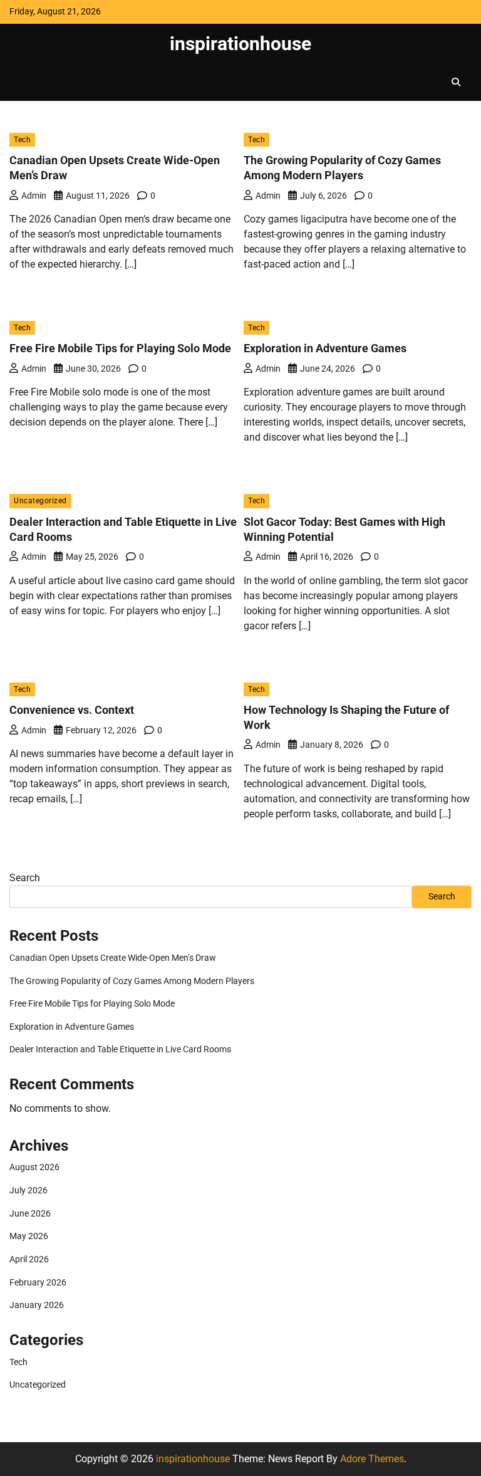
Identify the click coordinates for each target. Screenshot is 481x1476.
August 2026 (34, 1167)
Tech (22, 139)
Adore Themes (372, 1459)
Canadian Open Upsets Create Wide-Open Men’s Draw (112, 958)
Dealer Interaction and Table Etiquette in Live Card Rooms (120, 1049)
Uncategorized (40, 500)
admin (33, 196)
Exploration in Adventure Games (325, 348)
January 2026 (36, 1305)
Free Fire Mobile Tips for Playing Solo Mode (120, 348)
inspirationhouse (240, 44)
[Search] (456, 82)
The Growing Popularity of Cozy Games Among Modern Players (131, 981)
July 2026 (28, 1190)
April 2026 (29, 1259)
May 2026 (28, 1236)
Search (24, 878)
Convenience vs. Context (71, 709)
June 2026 (30, 1213)
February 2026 (37, 1282)
